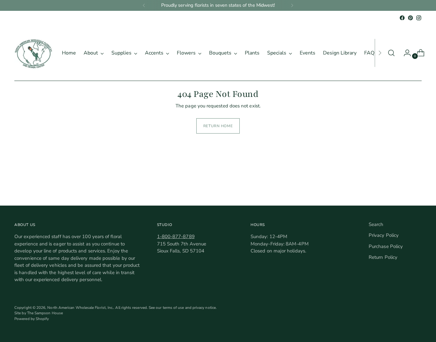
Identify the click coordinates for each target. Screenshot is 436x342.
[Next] (292, 5)
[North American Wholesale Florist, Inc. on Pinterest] (410, 18)
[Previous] (144, 5)
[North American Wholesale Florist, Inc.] (33, 53)
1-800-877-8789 (176, 236)
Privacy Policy (384, 235)
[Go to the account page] (404, 53)
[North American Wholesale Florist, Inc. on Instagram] (419, 18)
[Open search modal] (391, 53)
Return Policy (383, 257)
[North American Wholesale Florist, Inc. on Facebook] (402, 18)
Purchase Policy (386, 246)
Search (376, 224)
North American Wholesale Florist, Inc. (80, 307)
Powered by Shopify (31, 318)
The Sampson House (45, 313)
